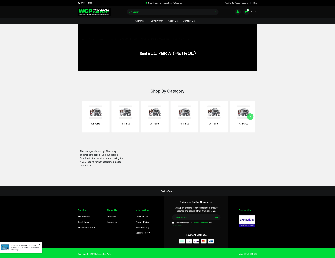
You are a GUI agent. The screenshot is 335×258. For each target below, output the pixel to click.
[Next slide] (187, 3)
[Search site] (215, 12)
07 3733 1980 (86, 3)
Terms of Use (141, 216)
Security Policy (142, 232)
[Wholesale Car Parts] (94, 11)
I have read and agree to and (192, 224)
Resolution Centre (86, 227)
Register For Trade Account (236, 3)
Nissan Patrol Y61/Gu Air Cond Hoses (25, 248)
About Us (173, 21)
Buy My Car (157, 21)
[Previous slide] (141, 3)
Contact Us (189, 21)
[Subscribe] (216, 217)
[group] (96, 116)
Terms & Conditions (200, 223)
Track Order (83, 222)
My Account (84, 216)
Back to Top (166, 191)
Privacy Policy (142, 222)
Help (255, 3)
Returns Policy (142, 227)
